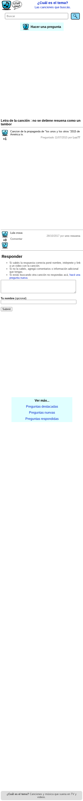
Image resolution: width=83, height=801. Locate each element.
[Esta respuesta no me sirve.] (5, 247)
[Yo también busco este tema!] (5, 135)
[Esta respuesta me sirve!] (5, 236)
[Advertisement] (41, 75)
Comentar (16, 238)
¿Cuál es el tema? (53, 5)
